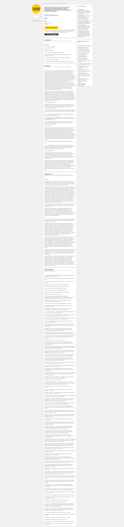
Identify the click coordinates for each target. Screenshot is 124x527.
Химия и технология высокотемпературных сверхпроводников (82, 84)
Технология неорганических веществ (84, 45)
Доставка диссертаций (36, 20)
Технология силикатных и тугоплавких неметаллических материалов (83, 67)
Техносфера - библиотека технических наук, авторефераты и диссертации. (36, 8)
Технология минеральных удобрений (84, 86)
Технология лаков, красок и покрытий (84, 63)
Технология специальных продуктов (84, 64)
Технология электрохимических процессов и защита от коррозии (56, 3)
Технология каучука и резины (83, 69)
